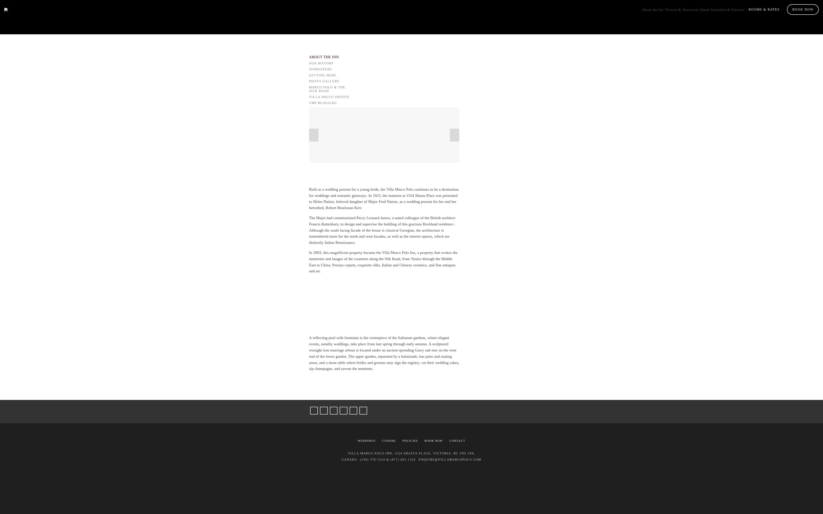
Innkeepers (320, 69)
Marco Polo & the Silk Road (327, 89)
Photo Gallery (324, 81)
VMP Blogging (323, 103)
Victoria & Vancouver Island (687, 10)
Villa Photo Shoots (329, 97)
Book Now (803, 9)
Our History (321, 63)
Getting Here (322, 75)
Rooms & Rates (764, 9)
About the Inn (653, 10)
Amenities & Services (727, 10)
